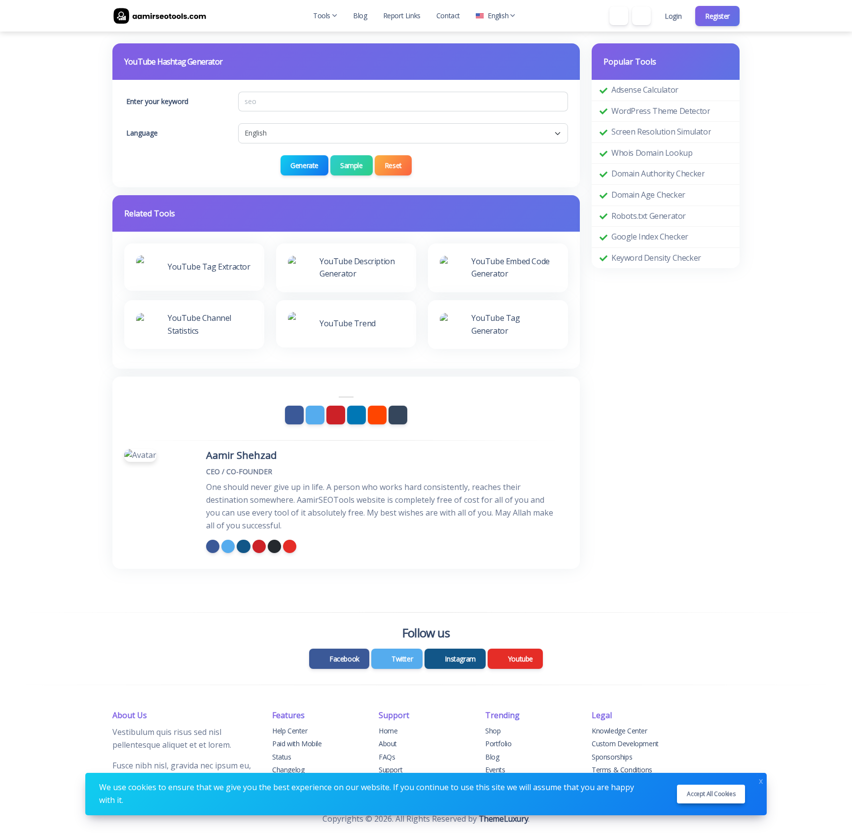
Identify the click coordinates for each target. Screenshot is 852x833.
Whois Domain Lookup (651, 152)
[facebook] (212, 546)
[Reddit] (377, 415)
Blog (360, 15)
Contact (448, 15)
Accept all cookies (711, 794)
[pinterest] (259, 546)
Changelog (288, 769)
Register (717, 16)
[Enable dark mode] (641, 15)
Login (673, 16)
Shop (492, 730)
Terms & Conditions (622, 769)
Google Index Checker (649, 236)
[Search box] (618, 15)
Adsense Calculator (644, 89)
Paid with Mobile (297, 743)
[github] (274, 546)
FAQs (387, 757)
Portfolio (498, 743)
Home (388, 730)
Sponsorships (612, 757)
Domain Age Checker (648, 194)
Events (495, 769)
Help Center (290, 730)
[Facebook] (294, 415)
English (498, 15)
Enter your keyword (157, 101)
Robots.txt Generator (648, 215)
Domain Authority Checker (658, 173)
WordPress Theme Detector (660, 110)
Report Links (402, 15)
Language (142, 133)
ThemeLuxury (504, 818)
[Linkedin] (356, 415)
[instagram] (243, 546)
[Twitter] (315, 415)
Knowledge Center (619, 730)
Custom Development (625, 743)
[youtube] (289, 546)
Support (390, 769)
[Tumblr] (398, 415)
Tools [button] (321, 15)
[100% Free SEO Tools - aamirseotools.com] (161, 16)
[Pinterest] (335, 415)
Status (281, 757)
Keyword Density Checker (656, 257)
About (388, 743)
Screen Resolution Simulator (661, 131)
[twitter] (228, 546)
